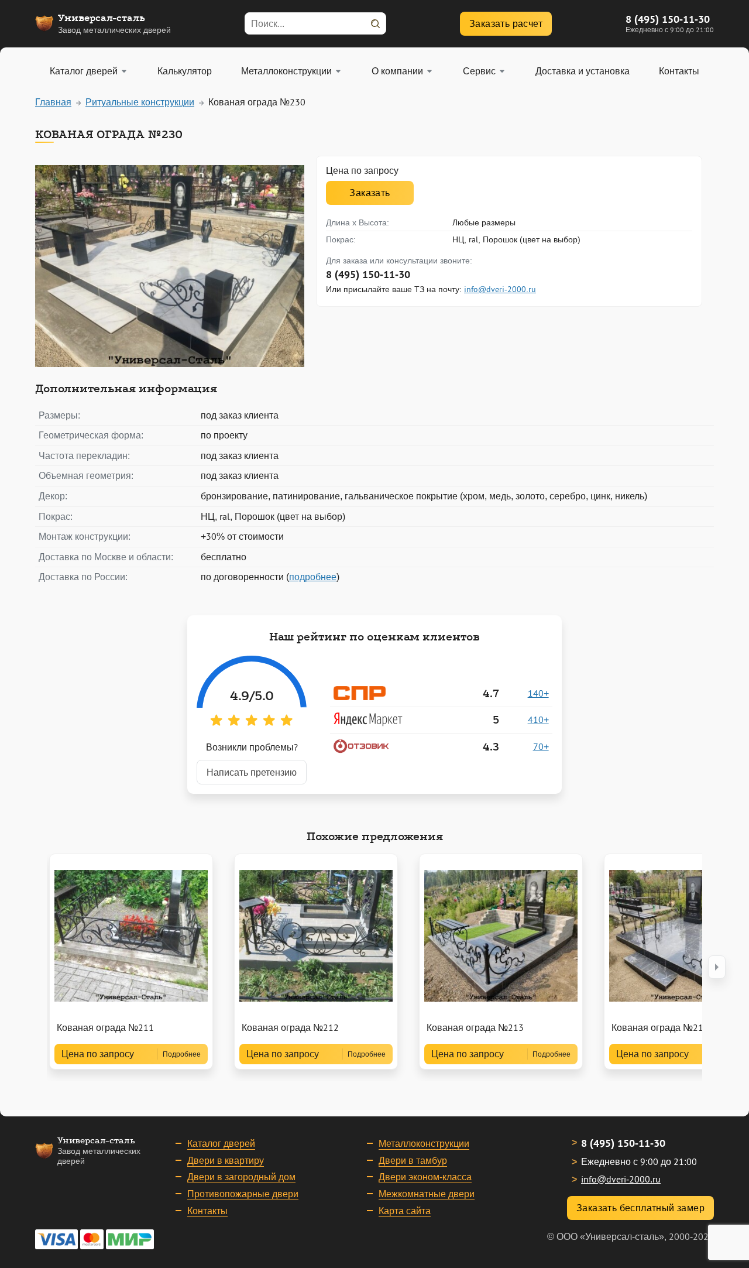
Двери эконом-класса (425, 1177)
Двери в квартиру (225, 1160)
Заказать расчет (505, 23)
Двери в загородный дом (241, 1177)
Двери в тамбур (413, 1160)
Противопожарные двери (242, 1194)
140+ (538, 693)
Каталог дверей (221, 1143)
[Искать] (375, 23)
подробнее (312, 576)
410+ (538, 719)
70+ (541, 746)
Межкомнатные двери (427, 1194)
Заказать (369, 192)
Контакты (207, 1210)
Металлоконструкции (424, 1143)
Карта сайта (405, 1210)
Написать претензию (252, 772)
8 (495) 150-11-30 (668, 19)
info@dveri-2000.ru (500, 289)
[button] (717, 967)
